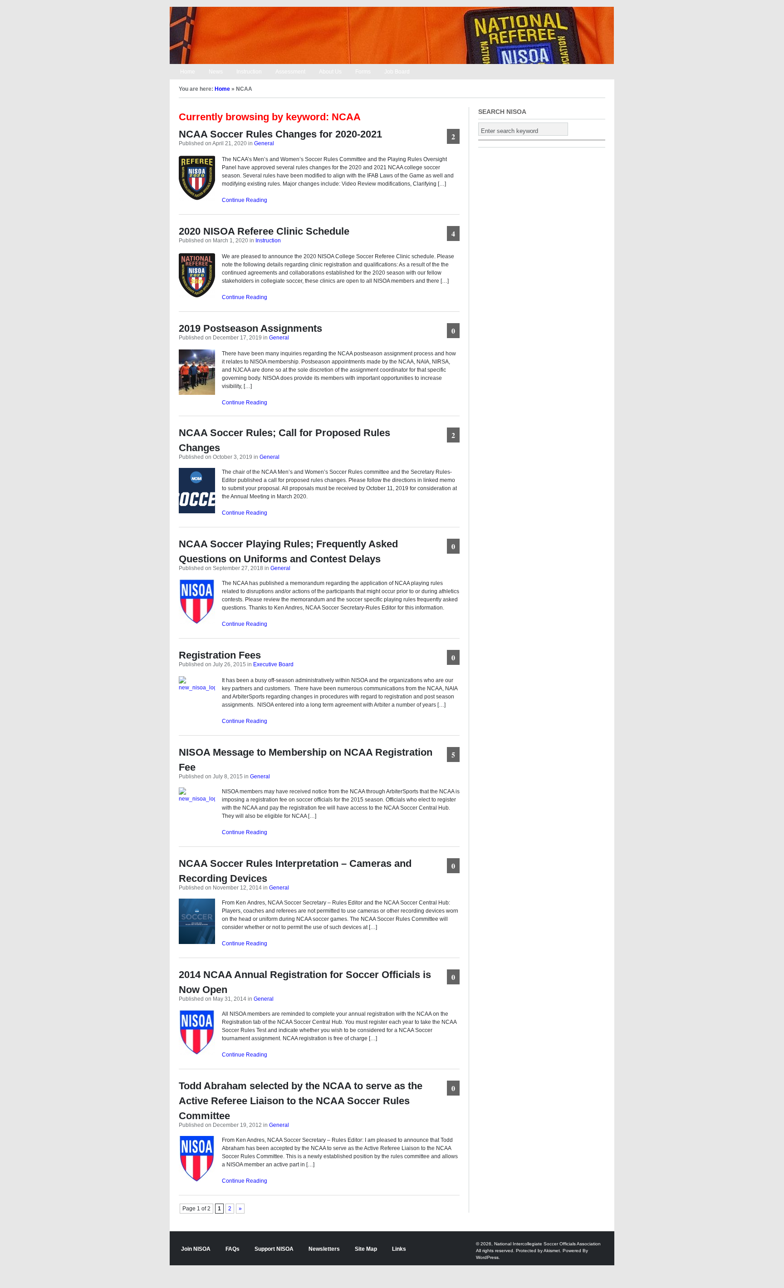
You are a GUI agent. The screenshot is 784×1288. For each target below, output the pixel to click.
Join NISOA (196, 1249)
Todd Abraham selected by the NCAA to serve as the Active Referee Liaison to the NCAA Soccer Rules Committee (300, 1100)
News (216, 72)
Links (399, 1249)
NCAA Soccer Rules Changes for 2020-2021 (280, 134)
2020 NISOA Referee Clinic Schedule (264, 231)
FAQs (232, 1249)
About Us (330, 72)
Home (187, 72)
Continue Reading (244, 200)
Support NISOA (274, 1249)
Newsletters (324, 1249)
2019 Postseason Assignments (250, 328)
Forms (363, 72)
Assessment (290, 72)
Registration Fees (220, 655)
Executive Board (273, 664)
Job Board (397, 72)
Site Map (366, 1249)
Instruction (249, 72)
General (264, 143)
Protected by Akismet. (538, 1250)
